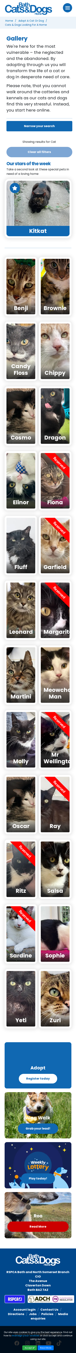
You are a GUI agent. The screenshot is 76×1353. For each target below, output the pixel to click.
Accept (28, 1347)
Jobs (33, 1314)
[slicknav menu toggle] (67, 7)
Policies (47, 1314)
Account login (24, 1309)
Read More (38, 1226)
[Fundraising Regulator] (59, 1299)
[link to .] (38, 1165)
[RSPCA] (15, 1299)
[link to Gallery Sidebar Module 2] (38, 1115)
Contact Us (49, 1309)
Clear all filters (39, 152)
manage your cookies (25, 1335)
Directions (16, 1314)
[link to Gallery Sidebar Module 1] (38, 1065)
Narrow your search (39, 126)
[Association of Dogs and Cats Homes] (36, 1299)
